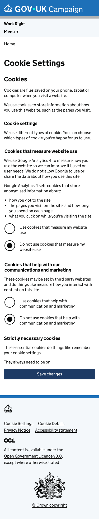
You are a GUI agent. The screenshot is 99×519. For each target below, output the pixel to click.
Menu (9, 31)
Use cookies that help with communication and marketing (48, 303)
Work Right (14, 23)
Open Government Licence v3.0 (33, 456)
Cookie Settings (18, 423)
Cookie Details (51, 423)
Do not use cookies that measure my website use (52, 247)
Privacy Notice (17, 430)
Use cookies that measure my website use (53, 230)
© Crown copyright (49, 505)
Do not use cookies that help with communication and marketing (50, 320)
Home (9, 43)
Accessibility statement (56, 430)
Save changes (49, 373)
